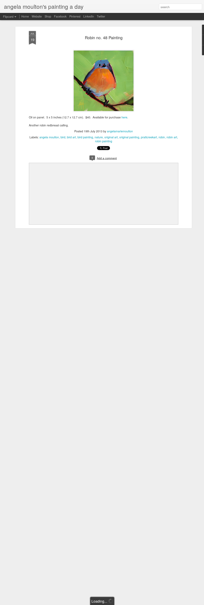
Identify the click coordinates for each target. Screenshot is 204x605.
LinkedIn (88, 16)
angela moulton (49, 137)
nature (99, 137)
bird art (71, 137)
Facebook (60, 16)
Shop (48, 16)
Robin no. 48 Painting (104, 37)
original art (111, 137)
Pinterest (74, 16)
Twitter (101, 16)
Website (37, 16)
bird (63, 137)
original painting (129, 137)
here (124, 117)
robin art (172, 137)
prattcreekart (149, 137)
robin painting (103, 141)
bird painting (85, 137)
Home (25, 16)
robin (162, 137)
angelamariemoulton (120, 131)
